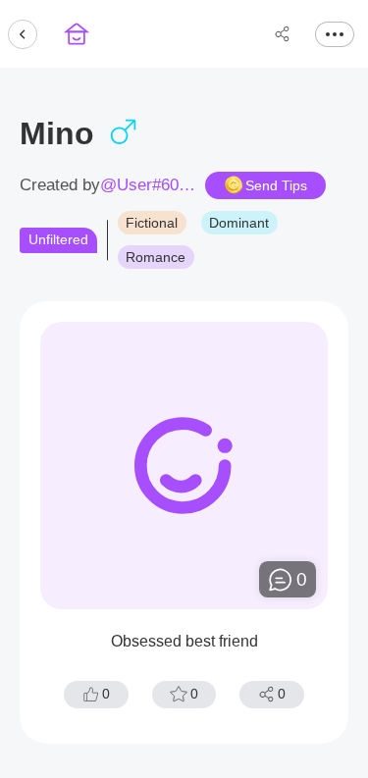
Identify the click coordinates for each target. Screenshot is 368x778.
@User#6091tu (149, 185)
